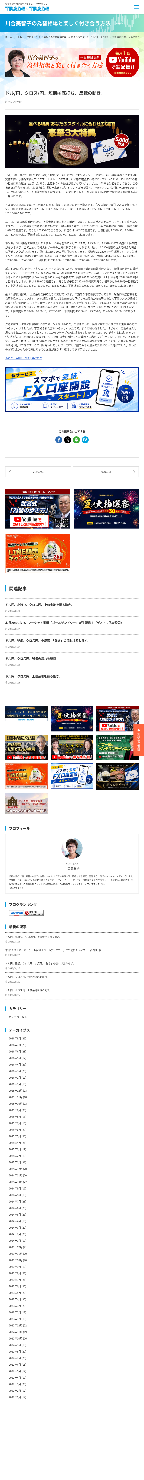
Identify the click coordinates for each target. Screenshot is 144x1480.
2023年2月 (15, 1312)
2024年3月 (15, 1227)
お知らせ (14, 1458)
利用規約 (54, 1433)
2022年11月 (15, 1332)
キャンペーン (17, 1439)
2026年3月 (15, 1071)
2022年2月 (15, 1390)
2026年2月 (15, 1077)
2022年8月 (15, 1351)
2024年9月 (15, 1188)
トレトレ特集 (17, 1445)
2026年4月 (15, 1064)
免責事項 (54, 1439)
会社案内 (54, 1427)
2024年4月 (15, 1221)
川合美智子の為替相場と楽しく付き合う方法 (62, 37)
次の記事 (106, 472)
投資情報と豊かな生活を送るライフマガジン (26, 4)
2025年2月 (15, 1156)
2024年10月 (15, 1182)
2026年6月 (15, 1051)
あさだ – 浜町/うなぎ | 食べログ (23, 358)
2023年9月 (15, 1266)
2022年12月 (15, 1325)
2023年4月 (15, 1299)
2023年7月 (15, 1279)
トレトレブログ (26, 37)
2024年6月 (15, 1208)
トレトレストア (18, 1464)
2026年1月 (15, 1084)
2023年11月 (15, 1253)
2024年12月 (15, 1169)
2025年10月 (15, 1103)
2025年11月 (15, 1097)
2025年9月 (15, 1110)
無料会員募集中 (139, 742)
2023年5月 (15, 1293)
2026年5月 (15, 1058)
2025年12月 (15, 1090)
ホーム (8, 37)
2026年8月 (15, 1038)
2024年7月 (15, 1201)
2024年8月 (15, 1195)
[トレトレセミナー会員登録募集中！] (26, 713)
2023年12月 (15, 1247)
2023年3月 (15, 1306)
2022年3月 (15, 1384)
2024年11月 (15, 1175)
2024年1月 (15, 1240)
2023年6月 (15, 1286)
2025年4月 (15, 1143)
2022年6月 (15, 1364)
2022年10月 (15, 1338)
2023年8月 (15, 1273)
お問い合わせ (57, 1458)
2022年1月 (15, 1397)
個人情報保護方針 (59, 1445)
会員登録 (54, 1464)
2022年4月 (15, 1377)
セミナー (14, 1433)
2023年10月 (15, 1260)
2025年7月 (15, 1123)
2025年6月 (15, 1129)
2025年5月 (15, 1136)
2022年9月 (15, 1345)
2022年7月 (15, 1358)
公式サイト (16, 887)
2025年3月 (15, 1149)
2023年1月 (15, 1319)
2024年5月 (15, 1214)
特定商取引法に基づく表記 (65, 1452)
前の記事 (38, 472)
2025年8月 (15, 1116)
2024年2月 (15, 1234)
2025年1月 (15, 1162)
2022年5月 (15, 1371)
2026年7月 (15, 1045)
